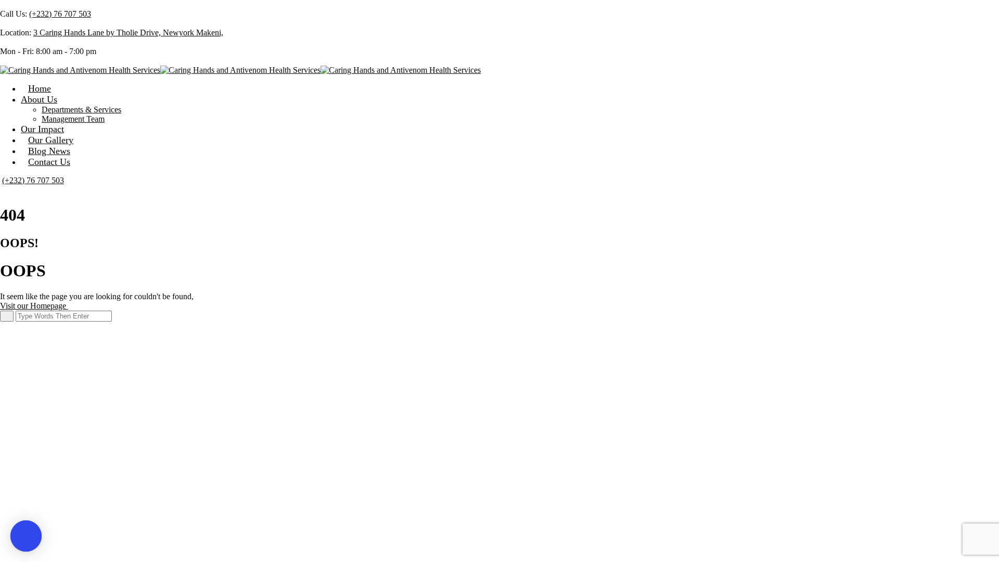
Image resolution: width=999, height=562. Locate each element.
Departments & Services (81, 109)
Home (39, 88)
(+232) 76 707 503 (60, 13)
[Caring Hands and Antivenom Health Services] (80, 70)
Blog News (49, 151)
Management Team (73, 118)
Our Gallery (50, 140)
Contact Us (49, 162)
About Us (39, 99)
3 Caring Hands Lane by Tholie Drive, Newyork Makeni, (128, 32)
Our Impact (42, 129)
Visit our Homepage (34, 305)
